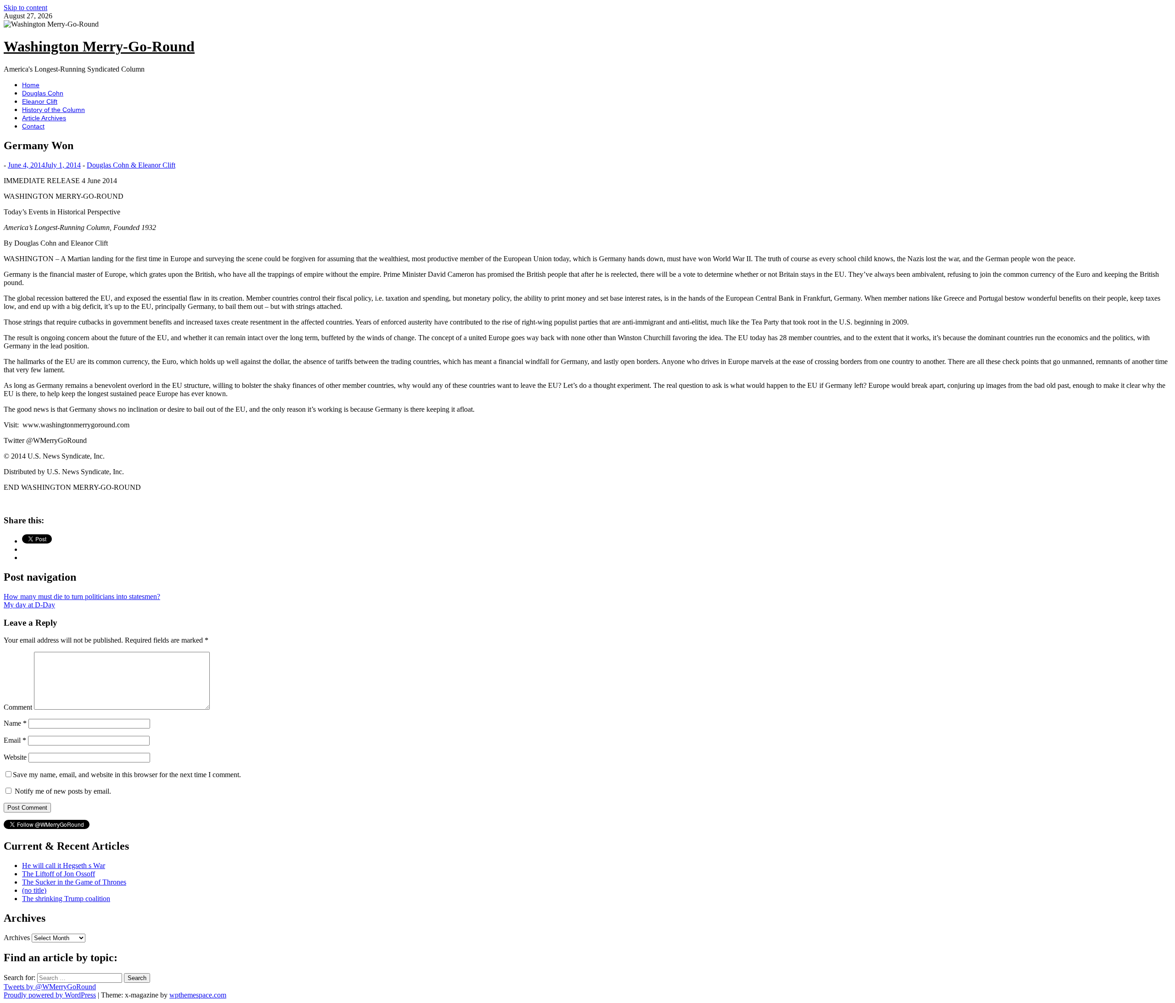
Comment (18, 707)
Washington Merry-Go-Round (99, 46)
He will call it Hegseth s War (63, 865)
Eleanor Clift (39, 101)
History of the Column (53, 109)
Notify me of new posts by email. (63, 791)
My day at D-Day (29, 605)
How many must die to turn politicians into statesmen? (82, 596)
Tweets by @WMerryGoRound (50, 987)
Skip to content (25, 7)
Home (30, 85)
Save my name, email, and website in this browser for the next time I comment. (127, 775)
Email (15, 740)
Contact (33, 126)
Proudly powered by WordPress (50, 995)
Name (15, 723)
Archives (17, 937)
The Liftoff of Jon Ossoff (58, 874)
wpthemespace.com (197, 995)
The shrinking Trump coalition (66, 898)
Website (15, 757)
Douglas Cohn (42, 93)
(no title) (34, 890)
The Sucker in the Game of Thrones (74, 882)
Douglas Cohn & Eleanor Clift (131, 165)
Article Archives (44, 118)
